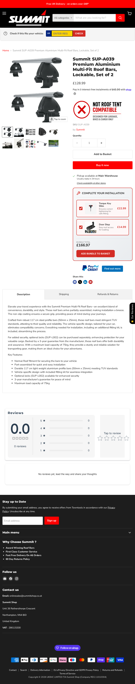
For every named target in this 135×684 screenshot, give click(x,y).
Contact (13, 670)
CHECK (79, 33)
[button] (65, 421)
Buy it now (102, 165)
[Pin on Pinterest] (91, 282)
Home (5, 50)
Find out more (112, 268)
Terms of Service (67, 673)
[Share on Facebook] (75, 282)
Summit (80, 129)
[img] (20, 438)
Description (23, 294)
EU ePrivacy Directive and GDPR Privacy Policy (76, 670)
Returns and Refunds (112, 670)
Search (23, 670)
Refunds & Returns (107, 294)
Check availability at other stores (91, 183)
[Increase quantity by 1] (101, 143)
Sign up (51, 520)
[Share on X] (80, 282)
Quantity (77, 136)
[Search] (120, 18)
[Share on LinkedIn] (85, 282)
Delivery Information (40, 670)
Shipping (64, 294)
